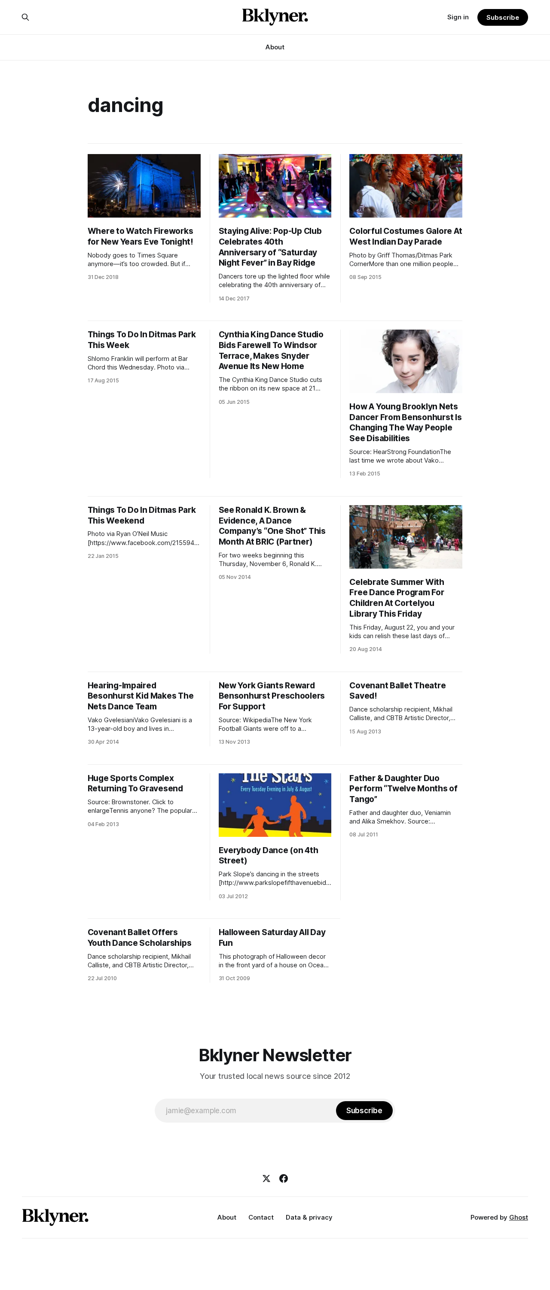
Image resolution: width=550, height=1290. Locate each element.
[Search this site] (25, 17)
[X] (266, 1178)
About (275, 47)
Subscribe (502, 17)
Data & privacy (309, 1217)
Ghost (518, 1217)
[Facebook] (283, 1178)
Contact (261, 1217)
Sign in (458, 17)
